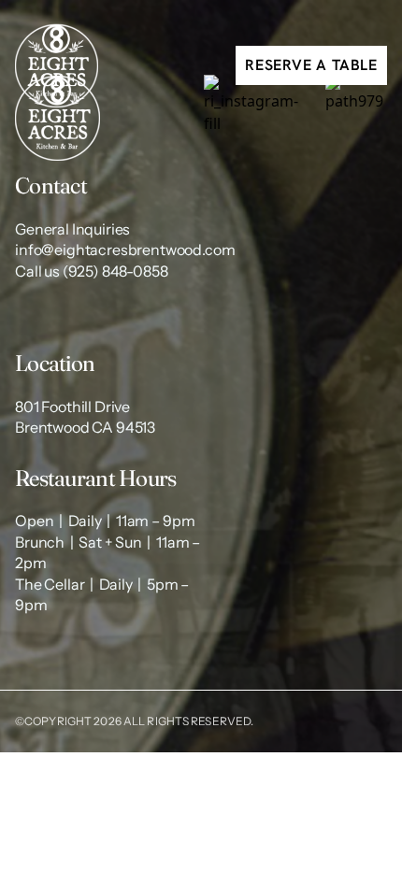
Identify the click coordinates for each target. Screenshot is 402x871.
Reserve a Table (311, 65)
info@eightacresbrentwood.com (125, 249)
